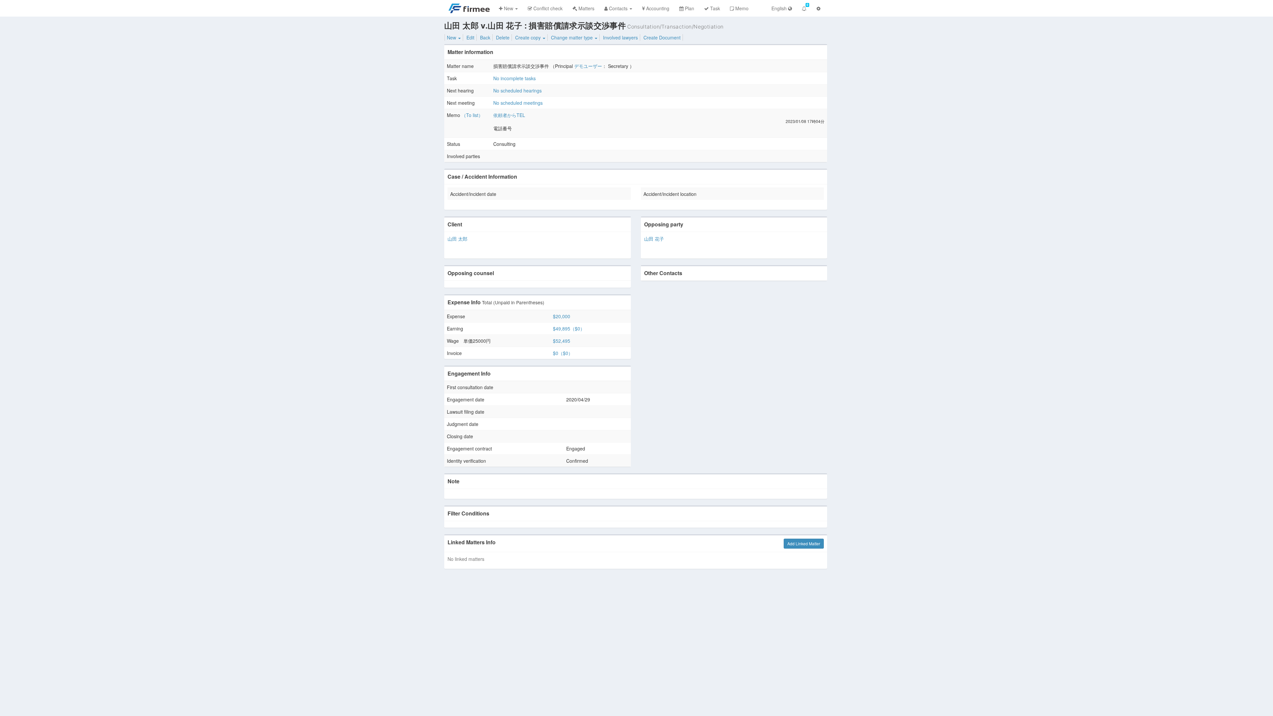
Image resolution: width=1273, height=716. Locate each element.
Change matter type (572, 37)
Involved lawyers (620, 37)
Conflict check (547, 8)
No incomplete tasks (514, 78)
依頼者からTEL (509, 115)
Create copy (528, 37)
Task (714, 8)
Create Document (662, 37)
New (452, 37)
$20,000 (561, 316)
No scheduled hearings (517, 90)
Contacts (618, 8)
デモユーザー (588, 66)
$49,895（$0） (569, 328)
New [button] (509, 8)
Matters (585, 8)
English (779, 8)
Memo (741, 8)
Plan (689, 8)
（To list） (472, 115)
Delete (503, 37)
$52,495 (561, 340)
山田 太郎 (457, 238)
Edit (470, 37)
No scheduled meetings (518, 102)
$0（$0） (563, 353)
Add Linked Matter (803, 543)
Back (485, 37)
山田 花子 (654, 238)
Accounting (657, 8)
